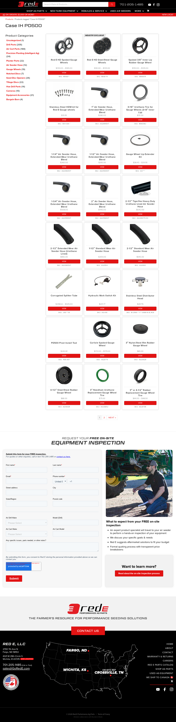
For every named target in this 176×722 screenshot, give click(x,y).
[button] (111, 4)
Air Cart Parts (13, 49)
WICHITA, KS (103, 14)
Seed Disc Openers (15, 78)
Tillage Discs (12, 82)
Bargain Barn (13, 99)
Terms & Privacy (104, 714)
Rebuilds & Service (92, 10)
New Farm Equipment (63, 10)
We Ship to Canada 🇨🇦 (159, 677)
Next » (112, 417)
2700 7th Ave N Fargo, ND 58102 (11, 650)
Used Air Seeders (120, 10)
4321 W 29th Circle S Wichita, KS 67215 (18, 658)
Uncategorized (13, 40)
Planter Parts (12, 60)
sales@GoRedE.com (16, 668)
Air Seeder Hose (14, 65)
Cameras (10, 91)
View (64, 73)
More (138, 10)
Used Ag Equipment (161, 673)
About (169, 648)
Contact (167, 652)
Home (170, 644)
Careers (168, 660)
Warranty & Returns (160, 656)
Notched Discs (13, 73)
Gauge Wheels (13, 69)
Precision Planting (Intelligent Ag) (22, 53)
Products (9, 19)
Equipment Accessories (18, 95)
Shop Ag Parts (35, 10)
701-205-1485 (131, 4)
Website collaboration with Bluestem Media (88, 717)
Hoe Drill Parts (13, 86)
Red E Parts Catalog (160, 665)
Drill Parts (11, 44)
